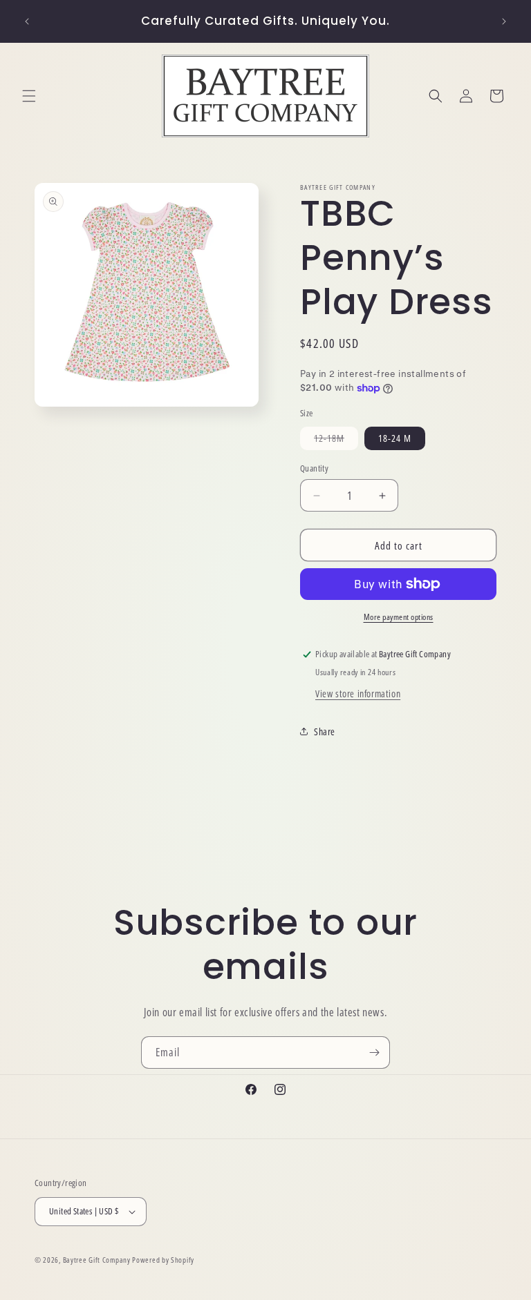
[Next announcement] (504, 21)
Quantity (314, 468)
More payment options (399, 617)
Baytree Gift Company (97, 1259)
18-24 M (394, 438)
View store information (357, 693)
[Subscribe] (374, 1052)
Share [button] (324, 731)
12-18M (336, 440)
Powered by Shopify (163, 1259)
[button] (29, 96)
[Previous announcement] (27, 21)
